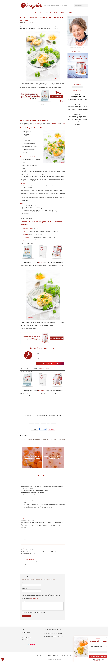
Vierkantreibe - (25, 234)
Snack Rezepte (37, 123)
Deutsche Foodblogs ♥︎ (51, 12)
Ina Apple (23, 548)
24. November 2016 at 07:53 (29, 534)
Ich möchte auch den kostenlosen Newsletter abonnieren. (34, 612)
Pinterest (52, 429)
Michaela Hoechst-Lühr (29, 499)
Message (23, 601)
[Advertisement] (42, 112)
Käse (48, 422)
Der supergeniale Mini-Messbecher (29, 236)
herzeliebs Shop (41, 262)
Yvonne (22, 481)
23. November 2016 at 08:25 (26, 520)
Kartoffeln (43, 422)
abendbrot (32, 422)
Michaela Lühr (32, 22)
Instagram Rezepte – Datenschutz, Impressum (30, 635)
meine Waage (25, 226)
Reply (33, 482)
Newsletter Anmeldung (26, 637)
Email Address (24, 588)
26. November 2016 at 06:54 (29, 561)
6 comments (23, 22)
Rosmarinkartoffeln (60, 84)
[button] (2, 659)
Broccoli (37, 422)
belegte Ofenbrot (36, 124)
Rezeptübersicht (39, 12)
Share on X (35, 429)
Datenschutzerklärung (44, 368)
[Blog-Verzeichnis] (31, 644)
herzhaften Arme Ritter (55, 123)
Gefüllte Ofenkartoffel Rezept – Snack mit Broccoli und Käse (41, 18)
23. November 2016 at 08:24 (26, 482)
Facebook (44, 429)
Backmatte (25, 240)
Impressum (24, 634)
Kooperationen (69, 12)
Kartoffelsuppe (50, 84)
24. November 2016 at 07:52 (29, 500)
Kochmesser (25, 229)
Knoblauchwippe (26, 237)
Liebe (26, 138)
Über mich (61, 12)
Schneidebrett (25, 231)
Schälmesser (25, 232)
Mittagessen (53, 422)
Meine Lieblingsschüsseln (28, 228)
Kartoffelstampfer (26, 239)
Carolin (22, 518)
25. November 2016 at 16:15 (26, 549)
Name (23, 582)
